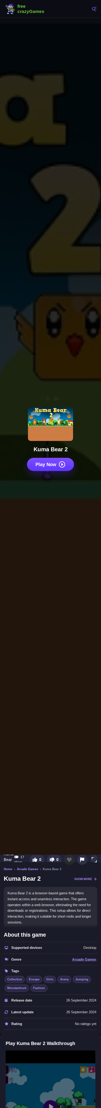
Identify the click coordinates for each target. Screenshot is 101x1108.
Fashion (39, 988)
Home (8, 869)
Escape (34, 979)
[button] (94, 859)
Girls (49, 979)
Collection (14, 979)
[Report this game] (82, 860)
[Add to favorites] (69, 860)
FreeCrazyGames (26, 9)
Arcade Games (27, 869)
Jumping (81, 979)
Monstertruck (16, 988)
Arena (64, 979)
